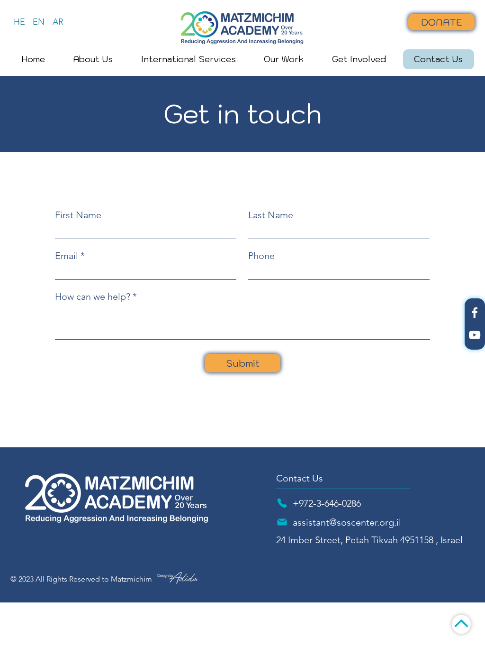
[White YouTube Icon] (474, 335)
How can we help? (92, 296)
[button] (93, 59)
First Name (78, 215)
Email (66, 255)
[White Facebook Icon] (474, 312)
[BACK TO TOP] (461, 624)
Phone (261, 255)
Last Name (270, 215)
